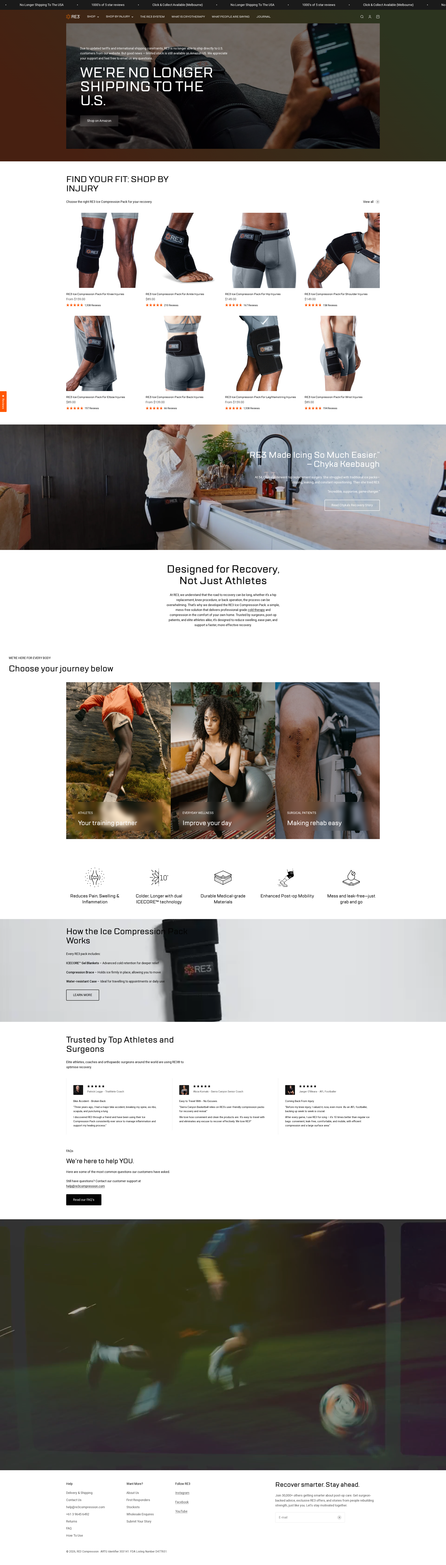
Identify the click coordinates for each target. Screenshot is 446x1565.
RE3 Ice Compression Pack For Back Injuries (174, 397)
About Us (132, 1493)
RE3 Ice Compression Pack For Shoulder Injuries (336, 294)
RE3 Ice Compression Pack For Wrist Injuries (334, 397)
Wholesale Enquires (140, 1514)
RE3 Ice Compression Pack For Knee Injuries (95, 294)
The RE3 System (152, 17)
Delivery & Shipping (79, 1493)
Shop (91, 16)
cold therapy (256, 610)
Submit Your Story (138, 1521)
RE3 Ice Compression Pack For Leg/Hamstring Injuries (260, 397)
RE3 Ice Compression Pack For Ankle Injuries (175, 294)
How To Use (74, 1535)
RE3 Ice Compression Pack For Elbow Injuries (95, 397)
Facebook (182, 1502)
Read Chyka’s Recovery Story (352, 505)
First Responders (138, 1500)
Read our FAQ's (83, 1200)
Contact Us (74, 1500)
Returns (71, 1521)
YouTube (181, 1511)
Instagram (182, 1493)
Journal (263, 17)
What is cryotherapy (188, 17)
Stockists (133, 1507)
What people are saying (230, 17)
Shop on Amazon (99, 121)
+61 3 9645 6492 (77, 1514)
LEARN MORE (82, 995)
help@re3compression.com (85, 1186)
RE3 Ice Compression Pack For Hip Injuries (253, 294)
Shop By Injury (118, 16)
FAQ (69, 1528)
